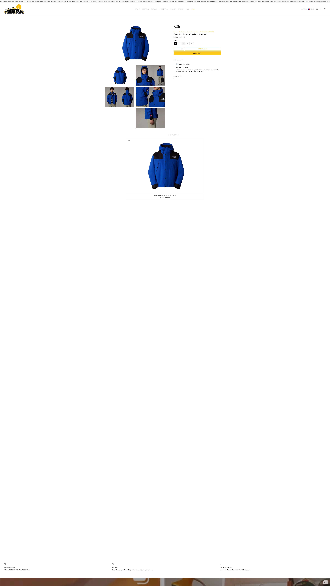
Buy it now (197, 53)
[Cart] (325, 9)
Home (175, 32)
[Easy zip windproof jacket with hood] (165, 166)
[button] (145, 9)
